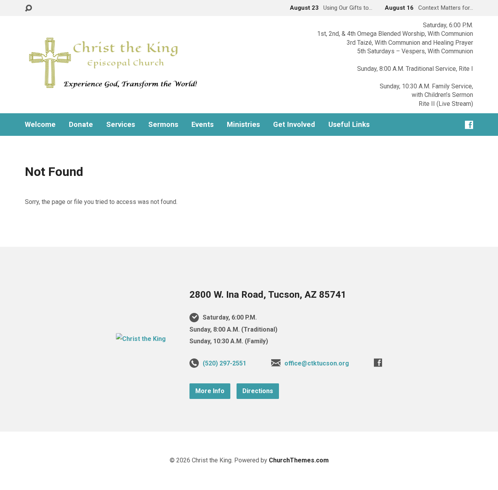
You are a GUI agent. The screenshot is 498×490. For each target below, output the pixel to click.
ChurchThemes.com (299, 460)
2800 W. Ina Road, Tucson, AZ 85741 (267, 294)
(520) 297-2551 (224, 363)
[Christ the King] (141, 338)
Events (202, 124)
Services (120, 124)
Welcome (40, 124)
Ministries (243, 124)
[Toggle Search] (28, 8)
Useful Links (349, 124)
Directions (257, 391)
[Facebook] (469, 125)
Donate (81, 124)
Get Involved (294, 124)
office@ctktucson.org (316, 363)
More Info (209, 391)
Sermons (163, 124)
